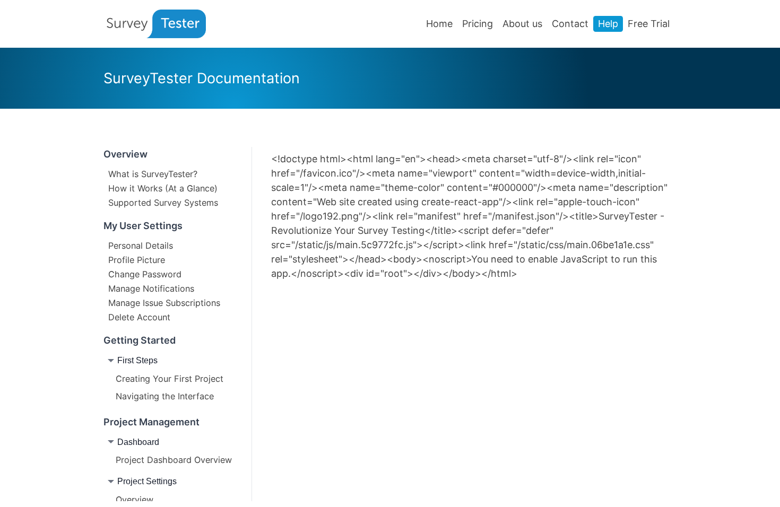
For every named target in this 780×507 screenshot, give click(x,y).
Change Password (144, 273)
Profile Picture (136, 259)
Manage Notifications (151, 288)
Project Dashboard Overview (174, 459)
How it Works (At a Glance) (163, 187)
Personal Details (140, 245)
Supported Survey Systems (163, 202)
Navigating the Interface (165, 396)
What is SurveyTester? (152, 173)
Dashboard (138, 442)
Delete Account (139, 316)
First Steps (137, 360)
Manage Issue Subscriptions (164, 302)
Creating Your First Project (169, 378)
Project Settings (147, 481)
